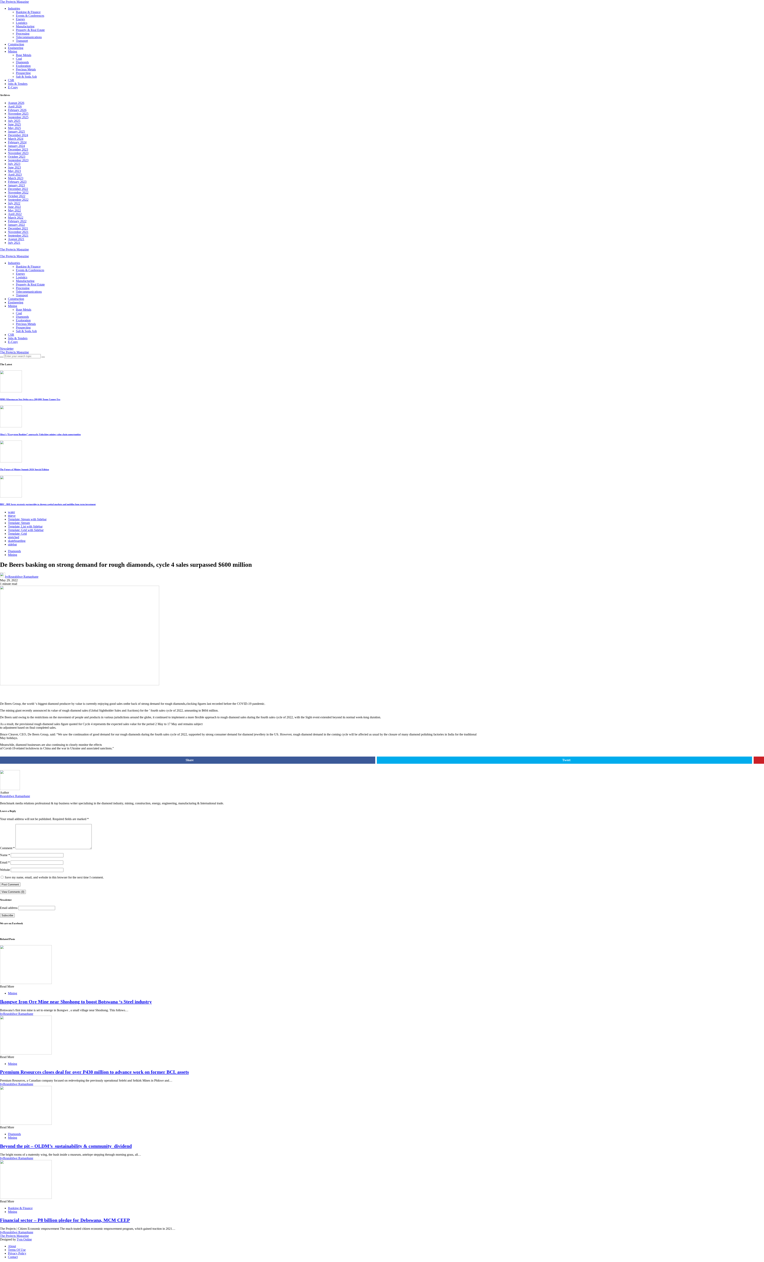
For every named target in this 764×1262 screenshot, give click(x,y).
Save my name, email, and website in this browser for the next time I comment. (54, 877)
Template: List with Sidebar (25, 526)
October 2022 (16, 196)
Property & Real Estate (30, 30)
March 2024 (15, 138)
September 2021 (18, 235)
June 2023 (14, 167)
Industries (14, 8)
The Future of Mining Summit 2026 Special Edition (24, 469)
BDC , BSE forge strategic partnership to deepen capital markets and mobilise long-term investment (48, 504)
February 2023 (17, 181)
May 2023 (14, 171)
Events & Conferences (30, 15)
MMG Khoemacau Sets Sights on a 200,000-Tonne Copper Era (30, 399)
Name (5, 855)
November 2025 (18, 113)
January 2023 (16, 185)
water (11, 512)
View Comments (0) (13, 891)
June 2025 (14, 124)
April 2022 (15, 214)
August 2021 (16, 239)
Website (5, 869)
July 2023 (14, 163)
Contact (13, 1257)
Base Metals (23, 55)
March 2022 (15, 217)
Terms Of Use (17, 1249)
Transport (22, 40)
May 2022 (14, 210)
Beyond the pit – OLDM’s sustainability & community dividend (66, 1146)
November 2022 (18, 192)
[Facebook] (1, 253)
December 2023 (18, 149)
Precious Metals (26, 69)
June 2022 (14, 207)
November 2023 (18, 153)
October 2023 (16, 156)
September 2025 (18, 117)
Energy (20, 19)
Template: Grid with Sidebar (26, 530)
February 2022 (17, 221)
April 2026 (15, 106)
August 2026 (16, 103)
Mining (12, 51)
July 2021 (14, 242)
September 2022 (18, 199)
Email (5, 862)
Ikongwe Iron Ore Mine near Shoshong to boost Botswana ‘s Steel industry (76, 1001)
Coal (19, 58)
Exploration (23, 66)
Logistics (21, 22)
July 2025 (14, 120)
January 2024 (16, 146)
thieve (12, 515)
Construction (16, 44)
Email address (9, 908)
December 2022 (18, 189)
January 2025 (16, 131)
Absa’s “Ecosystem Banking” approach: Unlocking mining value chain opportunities (40, 434)
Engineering (15, 48)
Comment (7, 848)
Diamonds (22, 62)
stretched (13, 537)
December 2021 (18, 228)
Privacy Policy (17, 1253)
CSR (11, 80)
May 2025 (14, 128)
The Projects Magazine (14, 1)
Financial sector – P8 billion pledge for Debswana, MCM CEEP (65, 1220)
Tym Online (24, 1239)
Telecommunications (29, 37)
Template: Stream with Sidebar (27, 519)
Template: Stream (19, 523)
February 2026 (17, 110)
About (12, 1246)
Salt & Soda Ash (26, 76)
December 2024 (18, 135)
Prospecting (23, 73)
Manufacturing (25, 26)
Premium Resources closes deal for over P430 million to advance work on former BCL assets (94, 1072)
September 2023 (18, 160)
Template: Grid (17, 533)
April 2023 (15, 174)
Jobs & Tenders (17, 83)
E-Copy (13, 87)
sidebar (12, 544)
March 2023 (15, 178)
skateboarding (16, 540)
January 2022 (16, 224)
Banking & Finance (28, 12)
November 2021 (18, 232)
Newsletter (7, 348)
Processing (22, 33)
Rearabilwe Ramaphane (15, 796)
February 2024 (17, 142)
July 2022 (14, 203)
